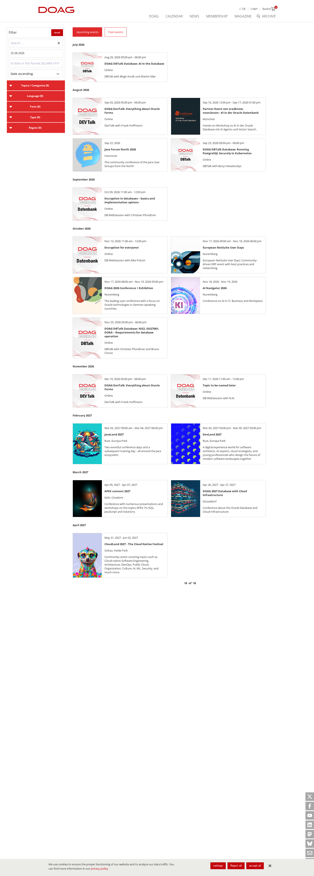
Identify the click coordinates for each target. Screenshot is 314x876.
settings (218, 865)
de (244, 8)
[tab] (36, 85)
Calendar (174, 16)
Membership (217, 16)
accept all (255, 865)
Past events (115, 32)
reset (57, 32)
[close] (270, 865)
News (194, 16)
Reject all (236, 865)
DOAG (154, 16)
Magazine (243, 16)
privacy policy (99, 868)
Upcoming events (87, 32)
